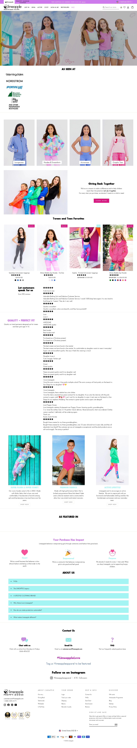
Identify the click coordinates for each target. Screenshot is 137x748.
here (124, 649)
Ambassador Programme (116, 697)
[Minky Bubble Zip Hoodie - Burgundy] (118, 280)
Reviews (87, 707)
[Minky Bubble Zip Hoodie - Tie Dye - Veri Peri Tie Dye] (54, 280)
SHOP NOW (24, 504)
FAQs (86, 697)
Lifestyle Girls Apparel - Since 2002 (11, 9)
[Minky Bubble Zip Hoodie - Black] (113, 280)
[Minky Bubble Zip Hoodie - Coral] (123, 280)
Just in (26, 7)
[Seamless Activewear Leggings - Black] (15, 280)
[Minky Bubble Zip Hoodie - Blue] (115, 280)
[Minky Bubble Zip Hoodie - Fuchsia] (125, 280)
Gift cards (112, 694)
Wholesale (41, 703)
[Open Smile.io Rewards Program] (121, 7)
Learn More (101, 200)
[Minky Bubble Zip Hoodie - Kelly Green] (110, 280)
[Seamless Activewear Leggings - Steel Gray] (23, 280)
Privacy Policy (113, 707)
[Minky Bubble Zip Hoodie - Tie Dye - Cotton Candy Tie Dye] (49, 280)
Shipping (64, 700)
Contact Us (88, 694)
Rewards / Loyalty (66, 707)
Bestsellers (65, 7)
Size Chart (88, 700)
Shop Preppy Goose (58, 56)
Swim (33, 7)
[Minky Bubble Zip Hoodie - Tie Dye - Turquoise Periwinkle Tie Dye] (52, 280)
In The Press (41, 707)
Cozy (47, 7)
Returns (63, 703)
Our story (40, 694)
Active (40, 7)
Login (63, 694)
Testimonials (41, 700)
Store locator (89, 703)
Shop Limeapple (80, 56)
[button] (16, 275)
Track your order (66, 697)
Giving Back (41, 697)
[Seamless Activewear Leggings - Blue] (18, 280)
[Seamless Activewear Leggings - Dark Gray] (20, 280)
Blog (110, 700)
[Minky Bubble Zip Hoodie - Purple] (120, 280)
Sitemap (111, 703)
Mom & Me (55, 7)
